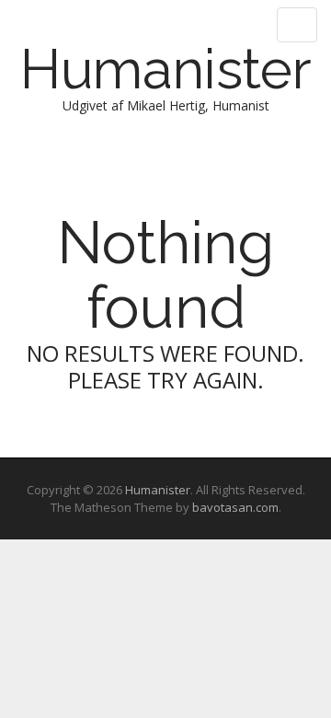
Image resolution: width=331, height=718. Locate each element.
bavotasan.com (235, 507)
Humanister (166, 69)
